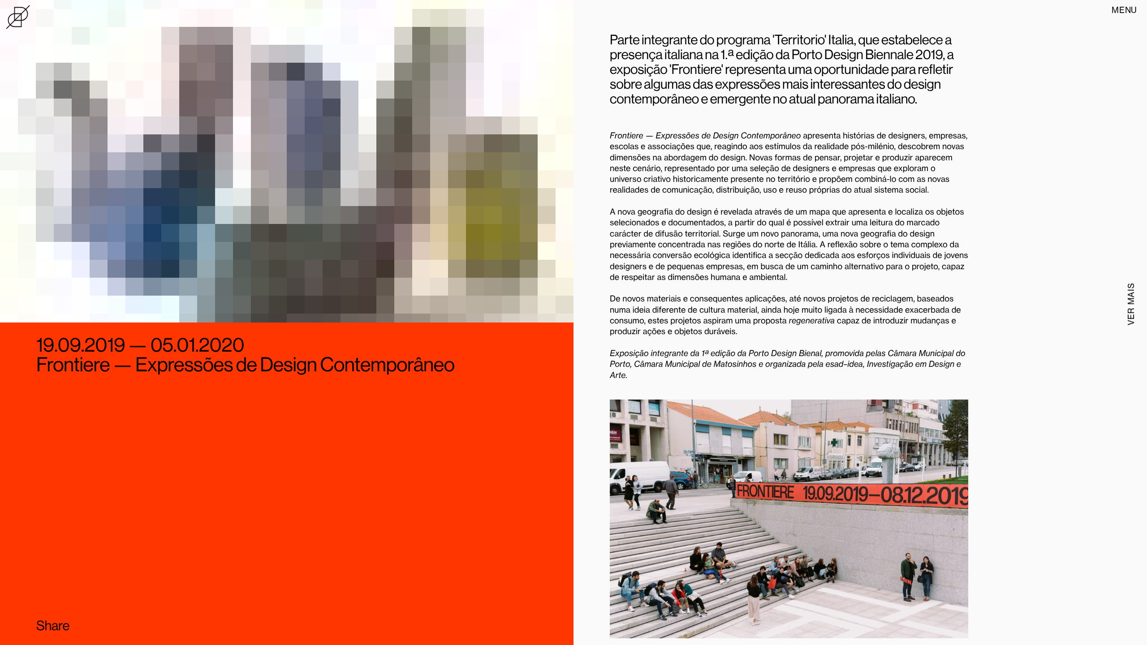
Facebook (100, 625)
